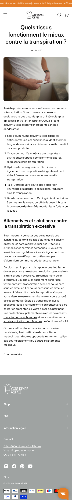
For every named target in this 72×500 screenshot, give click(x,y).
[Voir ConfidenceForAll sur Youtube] (30, 466)
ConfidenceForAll (19, 483)
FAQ (5, 416)
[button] (59, 14)
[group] (36, 3)
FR (4, 477)
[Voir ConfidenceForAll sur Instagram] (6, 466)
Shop (6, 404)
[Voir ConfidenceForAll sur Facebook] (14, 466)
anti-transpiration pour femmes (22, 321)
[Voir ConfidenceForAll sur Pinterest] (22, 466)
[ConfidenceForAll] (36, 14)
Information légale (14, 427)
